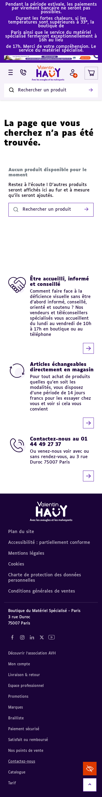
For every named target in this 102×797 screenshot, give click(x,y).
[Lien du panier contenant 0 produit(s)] (91, 73)
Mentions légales (26, 553)
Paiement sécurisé (23, 729)
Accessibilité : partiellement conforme (49, 543)
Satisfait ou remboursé (28, 740)
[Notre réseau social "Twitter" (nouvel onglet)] (42, 637)
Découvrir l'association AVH (32, 653)
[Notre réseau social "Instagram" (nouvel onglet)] (22, 637)
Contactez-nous (21, 761)
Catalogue (16, 772)
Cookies (16, 564)
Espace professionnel (26, 686)
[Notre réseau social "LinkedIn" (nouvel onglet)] (32, 637)
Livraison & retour (24, 675)
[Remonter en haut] (90, 785)
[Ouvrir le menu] (10, 73)
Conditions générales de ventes (41, 591)
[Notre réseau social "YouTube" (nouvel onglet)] (51, 637)
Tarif (12, 783)
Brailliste (16, 718)
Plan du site (21, 532)
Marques (15, 707)
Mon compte (19, 664)
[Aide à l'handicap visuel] (90, 768)
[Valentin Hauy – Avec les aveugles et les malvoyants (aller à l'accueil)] (48, 73)
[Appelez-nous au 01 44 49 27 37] (23, 73)
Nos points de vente (25, 751)
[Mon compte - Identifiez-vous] (72, 73)
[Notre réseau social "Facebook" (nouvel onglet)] (12, 637)
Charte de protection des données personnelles (44, 578)
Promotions (18, 697)
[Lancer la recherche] (90, 90)
